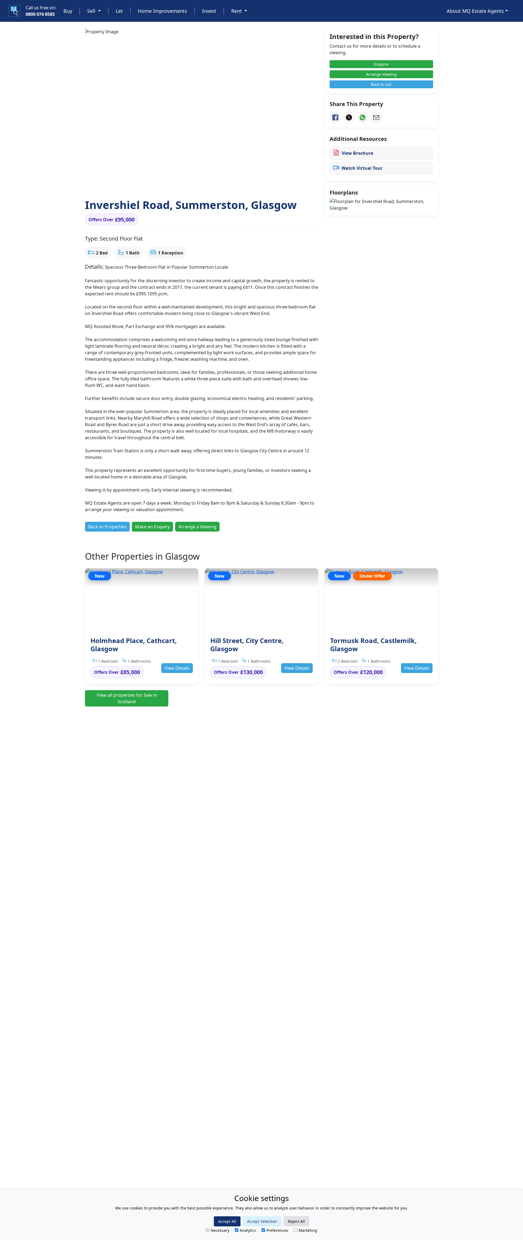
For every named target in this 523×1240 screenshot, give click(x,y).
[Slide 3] (152, 184)
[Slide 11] (231, 184)
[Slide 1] (133, 184)
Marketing (308, 1230)
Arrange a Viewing (197, 527)
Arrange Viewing (381, 74)
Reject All (296, 1221)
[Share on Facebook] (335, 117)
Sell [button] (92, 11)
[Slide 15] (270, 184)
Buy (67, 11)
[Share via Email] (376, 117)
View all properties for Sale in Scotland (127, 698)
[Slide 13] (251, 184)
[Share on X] (349, 117)
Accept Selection (262, 1221)
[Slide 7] (192, 184)
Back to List (381, 84)
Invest (209, 11)
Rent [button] (237, 11)
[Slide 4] (162, 184)
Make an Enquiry (152, 527)
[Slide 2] (143, 184)
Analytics (248, 1230)
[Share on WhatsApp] (362, 117)
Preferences (277, 1230)
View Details (177, 668)
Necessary (220, 1230)
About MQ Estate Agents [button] (475, 11)
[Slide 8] (201, 184)
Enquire (381, 64)
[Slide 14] (260, 184)
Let (119, 11)
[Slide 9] (211, 184)
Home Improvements (162, 11)
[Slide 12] (241, 184)
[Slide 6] (182, 184)
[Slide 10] (221, 184)
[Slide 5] (172, 184)
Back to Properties (107, 527)
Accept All (227, 1221)
